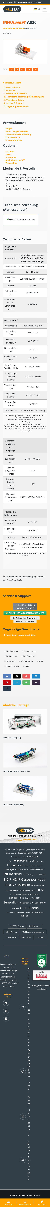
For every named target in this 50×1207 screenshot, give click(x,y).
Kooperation (34, 875)
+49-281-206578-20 (29, 1123)
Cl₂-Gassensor (16, 857)
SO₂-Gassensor (38, 902)
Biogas (8, 128)
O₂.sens (12, 894)
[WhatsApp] (26, 682)
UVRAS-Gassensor (37, 912)
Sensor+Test (16, 897)
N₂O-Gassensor (26, 661)
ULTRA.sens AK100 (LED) (13, 805)
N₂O (22, 69)
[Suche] (31, 9)
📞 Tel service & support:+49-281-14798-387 (25, 619)
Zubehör (40, 937)
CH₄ (35, 69)
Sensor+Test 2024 (32, 898)
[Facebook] (7, 676)
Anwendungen (12, 87)
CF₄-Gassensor (20, 853)
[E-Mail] (36, 682)
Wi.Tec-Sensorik (9, 28)
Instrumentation (13, 140)
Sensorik (10, 902)
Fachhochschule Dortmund (33, 866)
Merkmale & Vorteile (15, 93)
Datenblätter (15, 865)
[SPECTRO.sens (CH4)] (25, 721)
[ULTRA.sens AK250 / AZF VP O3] (25, 755)
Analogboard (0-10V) (15, 160)
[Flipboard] (7, 682)
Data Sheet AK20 (20, 635)
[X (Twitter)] (17, 676)
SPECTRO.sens (17, 926)
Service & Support (14, 103)
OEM (26, 666)
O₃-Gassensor (21, 894)
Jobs (24, 875)
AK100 (7, 849)
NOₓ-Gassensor (12, 890)
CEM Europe (10, 853)
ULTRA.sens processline (15, 912)
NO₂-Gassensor (37, 885)
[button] (37, 9)
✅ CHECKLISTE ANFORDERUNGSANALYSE (25, 613)
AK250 (13, 849)
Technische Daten (14, 100)
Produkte (20, 28)
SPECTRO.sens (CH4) (12, 738)
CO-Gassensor (10, 656)
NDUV (41, 879)
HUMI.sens (10, 157)
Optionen (10, 90)
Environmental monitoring (18, 134)
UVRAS (27, 912)
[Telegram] (17, 682)
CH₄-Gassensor (11, 651)
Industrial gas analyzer (16, 131)
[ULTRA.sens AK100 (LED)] (25, 788)
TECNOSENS (15, 908)
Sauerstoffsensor (34, 894)
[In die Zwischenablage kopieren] (7, 688)
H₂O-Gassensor (20, 869)
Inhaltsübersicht (13, 82)
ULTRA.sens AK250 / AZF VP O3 (16, 771)
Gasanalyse (9, 869)
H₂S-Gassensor (37, 869)
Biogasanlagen (40, 849)
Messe (42, 874)
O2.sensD (9, 151)
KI (27, 874)
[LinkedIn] (36, 676)
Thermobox (11, 163)
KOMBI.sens (11, 937)
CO (17, 69)
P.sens (8, 154)
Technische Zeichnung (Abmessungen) (24, 96)
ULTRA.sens (29, 907)
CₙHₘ (29, 69)
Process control (12, 137)
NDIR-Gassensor (11, 666)
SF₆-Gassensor (23, 903)
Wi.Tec (24, 915)
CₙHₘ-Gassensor (29, 651)
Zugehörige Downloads (16, 106)
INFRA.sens (7, 33)
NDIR (40, 661)
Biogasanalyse (29, 849)
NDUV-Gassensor (17, 884)
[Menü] (44, 9)
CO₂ (11, 69)
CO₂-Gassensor (28, 656)
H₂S (28, 869)
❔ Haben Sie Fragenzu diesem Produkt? (25, 606)
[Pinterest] (26, 676)
